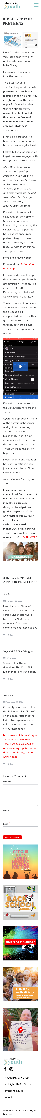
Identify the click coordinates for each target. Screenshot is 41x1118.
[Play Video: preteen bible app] (20, 366)
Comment (8, 781)
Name (6, 810)
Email (5, 824)
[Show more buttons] (35, 397)
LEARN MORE (29, 537)
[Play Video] (5, 397)
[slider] (22, 397)
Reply (10, 635)
